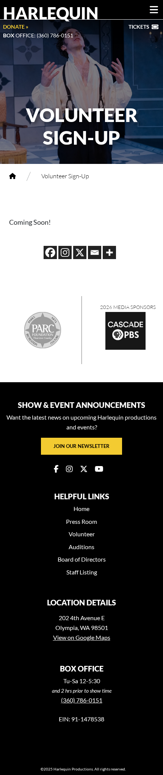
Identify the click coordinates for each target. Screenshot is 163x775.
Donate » (15, 26)
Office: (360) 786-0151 (38, 35)
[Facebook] (50, 252)
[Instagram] (65, 252)
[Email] (94, 252)
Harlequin (51, 13)
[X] (79, 252)
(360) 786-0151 (81, 700)
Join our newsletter (81, 446)
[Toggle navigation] (154, 9)
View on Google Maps (81, 637)
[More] (109, 252)
